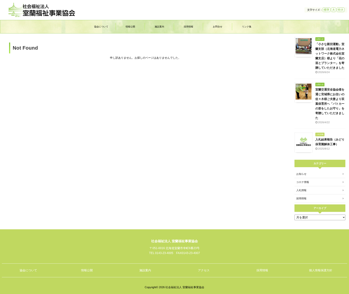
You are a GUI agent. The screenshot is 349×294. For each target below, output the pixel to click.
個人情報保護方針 (320, 270)
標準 (326, 9)
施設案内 (159, 26)
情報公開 (130, 26)
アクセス (204, 270)
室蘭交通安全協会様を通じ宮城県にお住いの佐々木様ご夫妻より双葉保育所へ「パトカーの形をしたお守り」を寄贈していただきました (329, 103)
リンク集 (246, 26)
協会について (101, 26)
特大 (341, 9)
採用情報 (188, 26)
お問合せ (217, 26)
